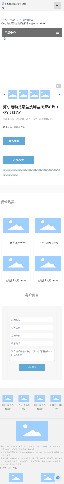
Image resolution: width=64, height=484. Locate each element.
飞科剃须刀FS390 (17, 242)
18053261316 (11, 446)
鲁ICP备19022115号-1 (9, 468)
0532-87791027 (29, 446)
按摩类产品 (28, 19)
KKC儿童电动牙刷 (49, 242)
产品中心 (14, 19)
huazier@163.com (49, 446)
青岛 (9, 455)
